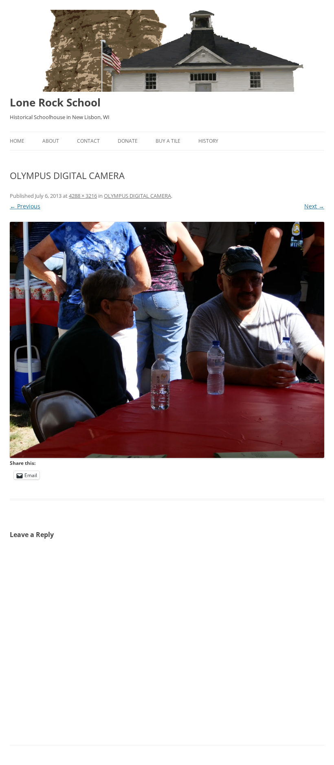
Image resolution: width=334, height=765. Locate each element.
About (50, 140)
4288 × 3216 (83, 195)
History (208, 140)
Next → (314, 206)
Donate (128, 140)
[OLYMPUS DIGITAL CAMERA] (167, 340)
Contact (88, 140)
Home (17, 140)
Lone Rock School (55, 102)
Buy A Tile (168, 140)
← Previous (25, 206)
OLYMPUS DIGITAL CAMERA (137, 195)
